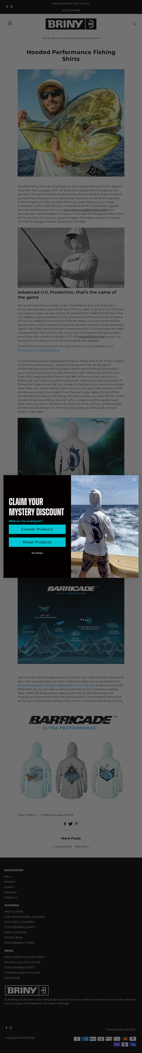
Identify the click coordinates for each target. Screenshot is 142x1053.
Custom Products (37, 529)
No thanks (37, 553)
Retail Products (37, 542)
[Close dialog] (134, 480)
